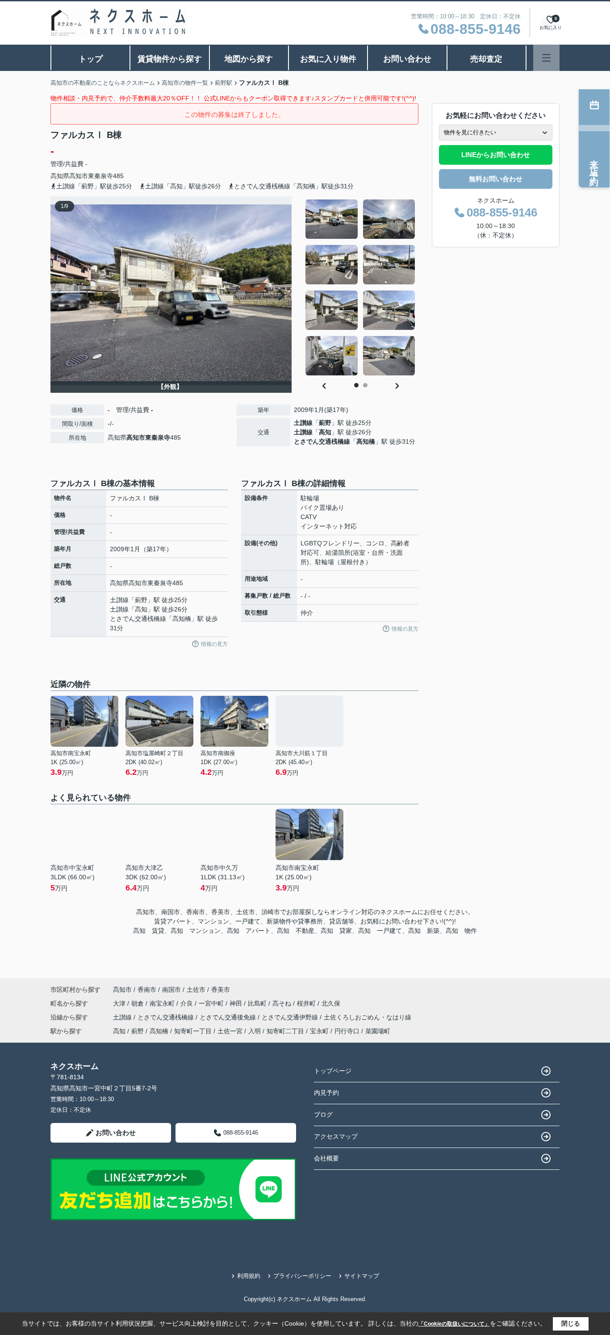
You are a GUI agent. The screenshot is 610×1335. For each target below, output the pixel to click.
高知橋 (365, 441)
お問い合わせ (407, 58)
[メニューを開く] (546, 58)
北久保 (331, 1003)
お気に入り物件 (328, 58)
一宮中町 (212, 1003)
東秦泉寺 (100, 175)
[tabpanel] (360, 287)
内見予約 (326, 1092)
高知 (325, 432)
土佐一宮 (229, 1031)
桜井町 (307, 1003)
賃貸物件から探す (170, 58)
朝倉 (138, 1003)
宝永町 (319, 1031)
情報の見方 (214, 644)
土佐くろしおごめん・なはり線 (367, 1017)
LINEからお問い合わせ (495, 154)
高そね (282, 1003)
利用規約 (248, 1276)
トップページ (332, 1070)
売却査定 (486, 58)
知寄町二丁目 (285, 1031)
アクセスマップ (336, 1136)
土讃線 (303, 422)
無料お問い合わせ (495, 179)
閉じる (570, 1323)
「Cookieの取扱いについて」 (454, 1324)
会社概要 (326, 1158)
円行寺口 (346, 1031)
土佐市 (196, 989)
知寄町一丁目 (193, 1031)
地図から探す (249, 58)
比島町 (258, 1003)
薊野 (325, 422)
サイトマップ (361, 1276)
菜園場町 (377, 1031)
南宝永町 (163, 1003)
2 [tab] (365, 385)
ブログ (323, 1114)
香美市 (220, 989)
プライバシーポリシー (302, 1276)
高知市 (78, 175)
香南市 (147, 989)
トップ (91, 58)
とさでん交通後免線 (229, 1017)
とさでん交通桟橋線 (322, 441)
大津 (120, 1003)
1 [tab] (356, 385)
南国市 (171, 989)
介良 (187, 1003)
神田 (237, 1003)
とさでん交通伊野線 (291, 1017)
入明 (254, 1031)
